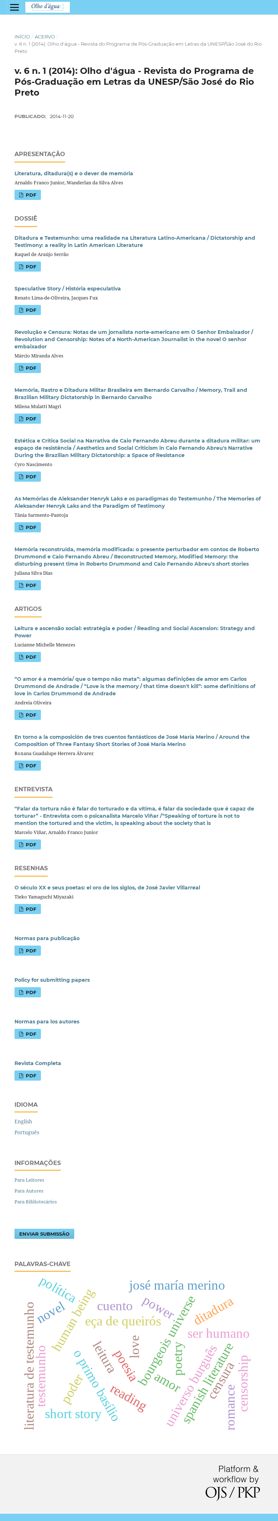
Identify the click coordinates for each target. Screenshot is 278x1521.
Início (22, 36)
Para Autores (28, 1190)
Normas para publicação (47, 938)
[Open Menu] (14, 7)
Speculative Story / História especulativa (67, 288)
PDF (30, 195)
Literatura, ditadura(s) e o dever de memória (73, 173)
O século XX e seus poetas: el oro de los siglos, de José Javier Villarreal (107, 887)
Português (26, 1132)
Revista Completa (37, 1063)
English (23, 1121)
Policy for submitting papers (52, 980)
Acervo (45, 36)
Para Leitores (29, 1180)
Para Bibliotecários (35, 1201)
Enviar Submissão (44, 1234)
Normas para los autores (46, 1021)
